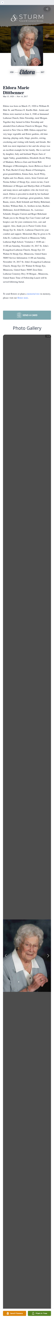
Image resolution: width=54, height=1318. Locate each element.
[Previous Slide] (6, 955)
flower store (22, 297)
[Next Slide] (48, 955)
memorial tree (33, 293)
